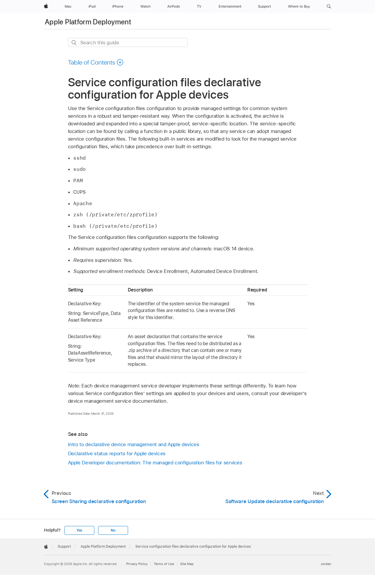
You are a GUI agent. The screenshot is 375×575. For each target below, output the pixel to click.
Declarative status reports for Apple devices (117, 453)
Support (64, 546)
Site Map (187, 564)
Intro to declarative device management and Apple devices (133, 444)
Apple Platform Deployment (88, 22)
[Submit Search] (74, 43)
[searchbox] (128, 42)
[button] (328, 6)
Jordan (326, 564)
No (113, 530)
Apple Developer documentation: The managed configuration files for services (155, 463)
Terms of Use (164, 564)
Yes (79, 530)
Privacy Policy (137, 564)
